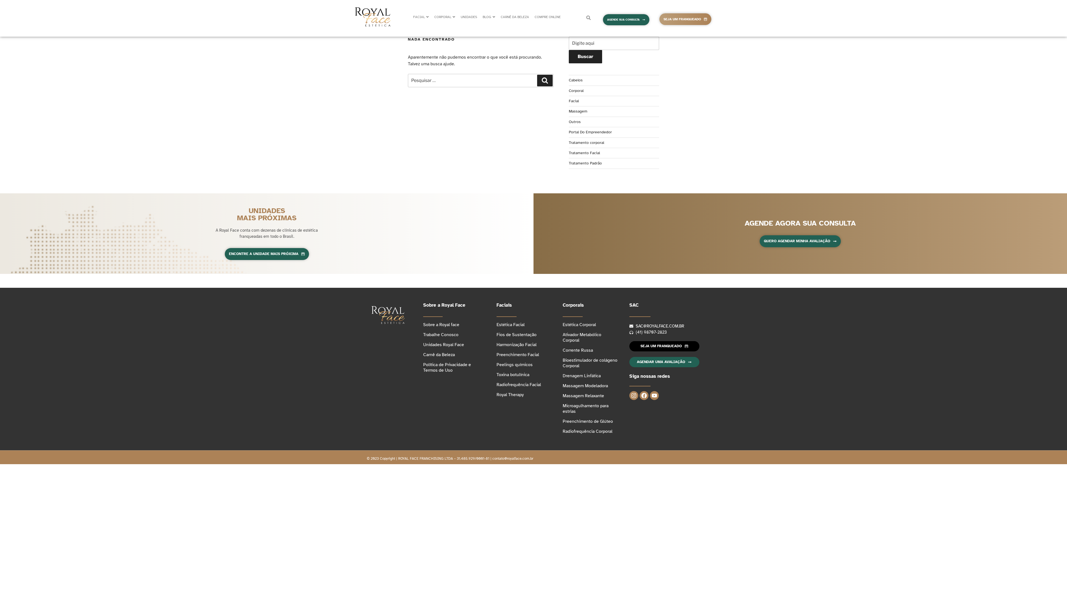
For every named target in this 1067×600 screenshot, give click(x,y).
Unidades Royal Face (443, 345)
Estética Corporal (579, 325)
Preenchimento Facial (518, 355)
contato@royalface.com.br (512, 458)
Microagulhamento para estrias (586, 408)
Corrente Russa (578, 350)
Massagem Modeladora (585, 386)
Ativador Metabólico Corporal (582, 337)
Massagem (578, 111)
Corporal (576, 90)
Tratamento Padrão (585, 163)
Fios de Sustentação (517, 335)
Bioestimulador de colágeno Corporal (590, 363)
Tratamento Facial (584, 153)
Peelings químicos (515, 365)
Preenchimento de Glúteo (588, 421)
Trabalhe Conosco (440, 335)
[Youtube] (654, 395)
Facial (574, 101)
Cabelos (576, 80)
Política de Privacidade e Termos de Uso (447, 367)
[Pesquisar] (545, 80)
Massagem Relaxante (583, 396)
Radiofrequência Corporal (587, 431)
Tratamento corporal (586, 142)
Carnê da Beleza (439, 355)
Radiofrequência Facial (519, 385)
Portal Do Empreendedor (590, 132)
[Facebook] (644, 395)
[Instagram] (633, 395)
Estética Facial (511, 325)
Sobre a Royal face (441, 325)
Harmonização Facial (517, 345)
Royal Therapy (510, 395)
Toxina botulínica (513, 375)
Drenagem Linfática (582, 376)
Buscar (585, 56)
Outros (575, 121)
